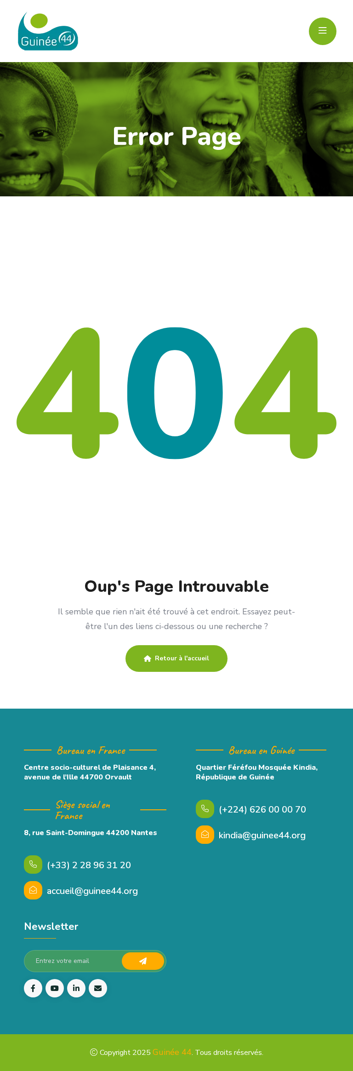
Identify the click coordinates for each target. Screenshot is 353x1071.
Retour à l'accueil (182, 658)
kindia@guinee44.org (262, 835)
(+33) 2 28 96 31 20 (89, 865)
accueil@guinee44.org (92, 891)
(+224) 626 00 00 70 (262, 809)
